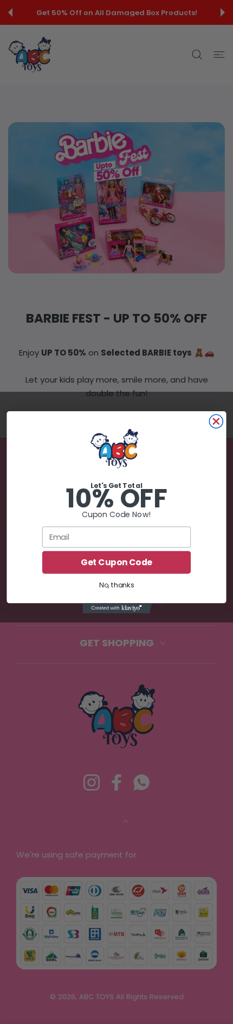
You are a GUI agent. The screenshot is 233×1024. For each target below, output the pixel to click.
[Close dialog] (216, 421)
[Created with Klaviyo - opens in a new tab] (117, 608)
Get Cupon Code (116, 562)
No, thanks (116, 585)
